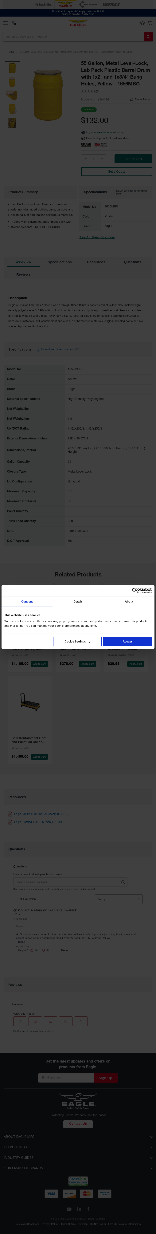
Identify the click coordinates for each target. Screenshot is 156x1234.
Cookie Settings (75, 641)
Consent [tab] (27, 601)
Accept (127, 641)
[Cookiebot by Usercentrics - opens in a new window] (135, 590)
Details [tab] (78, 601)
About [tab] (129, 601)
